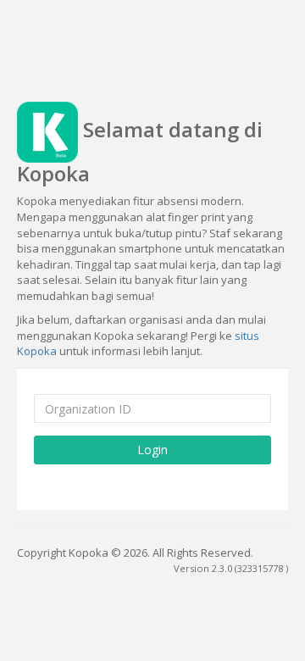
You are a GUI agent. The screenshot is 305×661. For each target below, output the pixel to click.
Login (152, 450)
